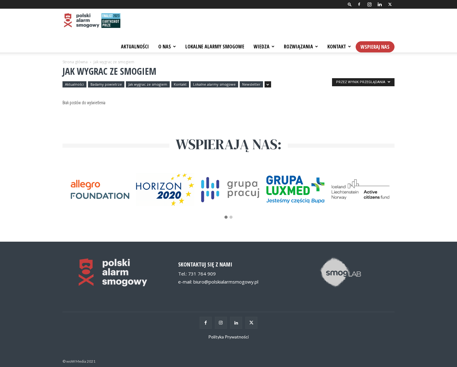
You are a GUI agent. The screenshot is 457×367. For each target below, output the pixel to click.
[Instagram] (369, 4)
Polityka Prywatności (228, 336)
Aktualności (135, 46)
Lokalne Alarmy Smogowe (214, 46)
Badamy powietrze (106, 84)
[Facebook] (359, 4)
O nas (164, 46)
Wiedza (262, 46)
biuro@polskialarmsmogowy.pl (225, 282)
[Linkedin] (379, 4)
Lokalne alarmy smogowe (214, 84)
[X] (390, 4)
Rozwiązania (298, 46)
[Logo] (91, 21)
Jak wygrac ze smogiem (147, 84)
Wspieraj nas (375, 46)
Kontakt (336, 46)
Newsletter (251, 84)
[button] (349, 4)
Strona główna (75, 62)
